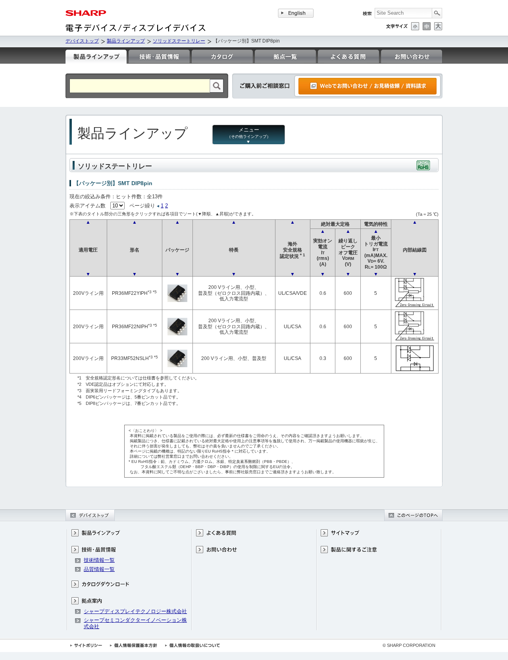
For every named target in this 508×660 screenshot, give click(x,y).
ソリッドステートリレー (179, 41)
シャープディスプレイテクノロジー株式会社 (135, 611)
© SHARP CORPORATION (409, 645)
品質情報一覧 (99, 569)
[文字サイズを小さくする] (415, 26)
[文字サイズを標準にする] (427, 26)
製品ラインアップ (126, 41)
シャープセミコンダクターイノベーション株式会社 (135, 623)
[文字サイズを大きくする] (438, 26)
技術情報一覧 (99, 560)
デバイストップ (82, 41)
